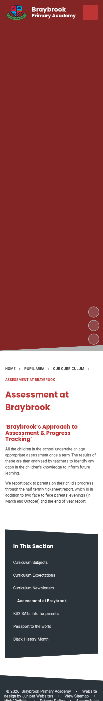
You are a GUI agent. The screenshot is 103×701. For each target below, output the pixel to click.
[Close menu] (90, 12)
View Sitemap (76, 696)
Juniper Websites (37, 696)
